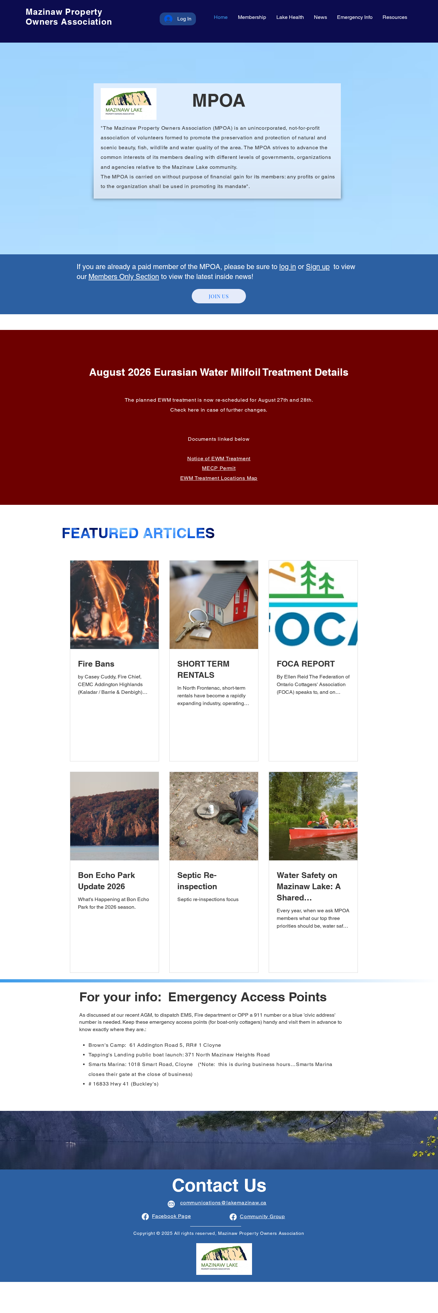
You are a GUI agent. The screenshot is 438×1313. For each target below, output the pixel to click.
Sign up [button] (318, 267)
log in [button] (287, 267)
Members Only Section (123, 277)
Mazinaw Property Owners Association (69, 17)
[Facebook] (145, 1216)
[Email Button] (171, 1204)
